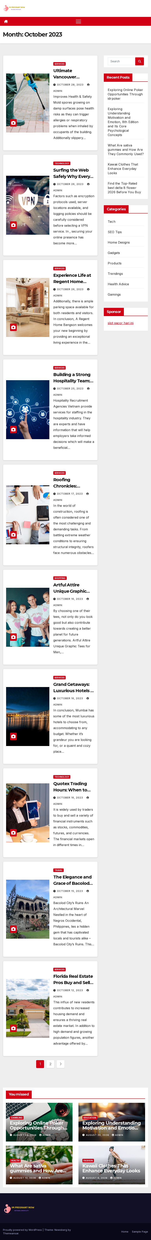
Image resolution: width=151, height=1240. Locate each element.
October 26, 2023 (70, 184)
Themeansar (10, 1233)
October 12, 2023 (70, 990)
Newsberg (60, 1229)
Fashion (88, 1160)
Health (15, 1160)
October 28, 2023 (70, 84)
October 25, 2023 (70, 388)
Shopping (59, 578)
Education (90, 1118)
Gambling (16, 1118)
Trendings (115, 274)
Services (59, 64)
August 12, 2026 (25, 1178)
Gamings (114, 294)
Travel (58, 870)
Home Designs (119, 242)
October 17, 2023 (70, 493)
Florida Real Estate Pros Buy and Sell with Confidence (73, 983)
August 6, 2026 (97, 1178)
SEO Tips (115, 232)
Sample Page (140, 1231)
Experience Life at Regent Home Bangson (72, 282)
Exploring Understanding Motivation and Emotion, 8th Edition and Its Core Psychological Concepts (123, 122)
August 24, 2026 (25, 1135)
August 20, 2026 (98, 1135)
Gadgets (114, 253)
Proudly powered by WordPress (23, 1229)
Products (115, 263)
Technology (61, 163)
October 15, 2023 (70, 891)
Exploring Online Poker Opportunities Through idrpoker (125, 94)
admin (46, 1135)
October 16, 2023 (70, 598)
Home (124, 1231)
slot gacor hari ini (121, 323)
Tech (111, 222)
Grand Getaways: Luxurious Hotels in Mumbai (73, 691)
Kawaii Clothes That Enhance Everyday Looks (123, 168)
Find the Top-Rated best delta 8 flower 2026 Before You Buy (124, 187)
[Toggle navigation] (78, 21)
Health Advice (118, 284)
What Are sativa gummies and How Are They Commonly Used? (126, 149)
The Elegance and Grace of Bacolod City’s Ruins (72, 883)
